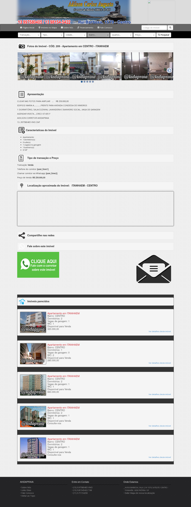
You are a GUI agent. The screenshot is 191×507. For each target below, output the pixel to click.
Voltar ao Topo (28, 495)
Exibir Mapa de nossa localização (140, 493)
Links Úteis (26, 490)
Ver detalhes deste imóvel (160, 331)
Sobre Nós (68, 27)
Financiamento (86, 27)
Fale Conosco (105, 27)
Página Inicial (28, 27)
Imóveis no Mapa (48, 27)
